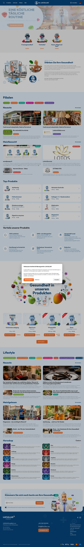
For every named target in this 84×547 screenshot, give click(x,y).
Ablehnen (37, 279)
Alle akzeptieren (28, 279)
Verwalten (56, 279)
